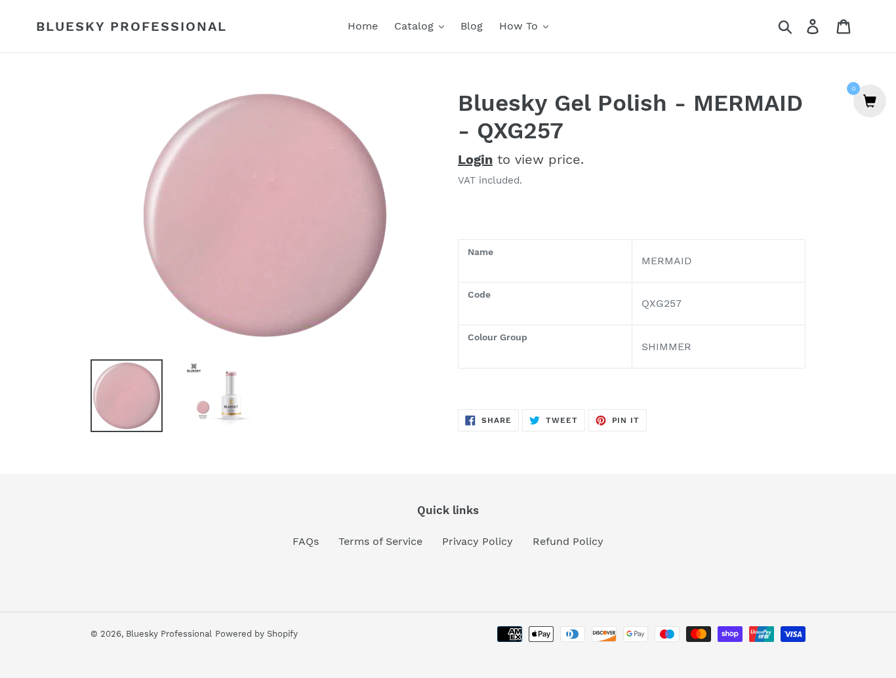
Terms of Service (380, 541)
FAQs (306, 541)
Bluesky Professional (131, 26)
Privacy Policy (477, 541)
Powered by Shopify (256, 634)
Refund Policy (568, 541)
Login (475, 159)
